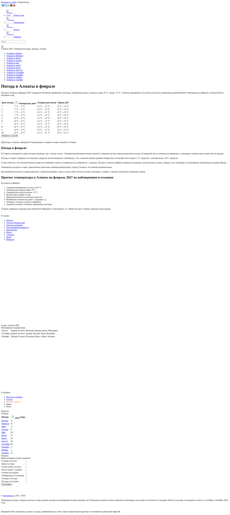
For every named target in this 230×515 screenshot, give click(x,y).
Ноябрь (4, 450)
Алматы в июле (13, 68)
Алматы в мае (12, 63)
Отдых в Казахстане (15, 223)
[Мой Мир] (11, 5)
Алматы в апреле (14, 60)
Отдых (9, 399)
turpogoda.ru (8, 495)
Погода (9, 220)
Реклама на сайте (9, 2)
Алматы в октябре (14, 75)
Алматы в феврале (14, 56)
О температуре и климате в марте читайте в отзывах (52, 142)
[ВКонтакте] (3, 5)
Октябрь (5, 447)
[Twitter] (5, 5)
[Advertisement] (21, 283)
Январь (4, 421)
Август (4, 441)
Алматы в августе (14, 70)
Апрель (4, 429)
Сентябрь (5, 444)
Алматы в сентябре (15, 72)
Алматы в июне (13, 65)
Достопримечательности (17, 227)
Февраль (5, 423)
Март (3, 426)
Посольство (11, 230)
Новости (10, 239)
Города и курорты (14, 225)
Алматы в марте (13, 58)
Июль (4, 438)
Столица (10, 235)
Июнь (4, 435)
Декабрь (5, 453)
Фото (8, 237)
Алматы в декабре (14, 80)
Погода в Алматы (14, 397)
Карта (9, 232)
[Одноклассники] (8, 5)
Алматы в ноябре (14, 77)
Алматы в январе (14, 53)
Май (3, 432)
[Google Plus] (14, 5)
